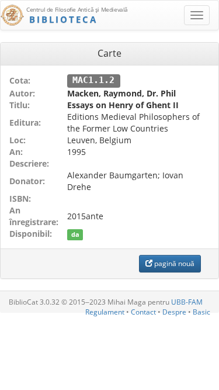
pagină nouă (173, 263)
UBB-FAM (187, 302)
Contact (143, 312)
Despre (174, 312)
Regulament (104, 312)
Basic (201, 312)
